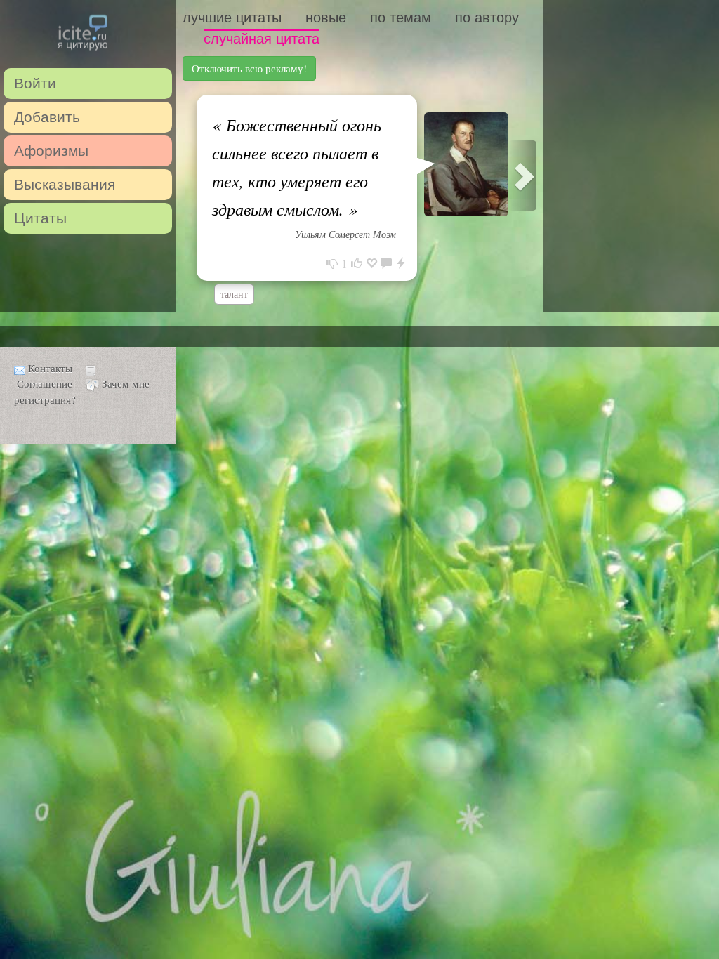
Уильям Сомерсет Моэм (345, 234)
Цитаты (40, 218)
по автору (487, 17)
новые (325, 17)
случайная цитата (261, 38)
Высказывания (64, 184)
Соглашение (44, 383)
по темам (400, 17)
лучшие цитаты (232, 17)
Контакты (50, 368)
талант (234, 293)
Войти (35, 83)
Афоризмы (51, 151)
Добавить (47, 117)
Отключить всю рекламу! (249, 68)
